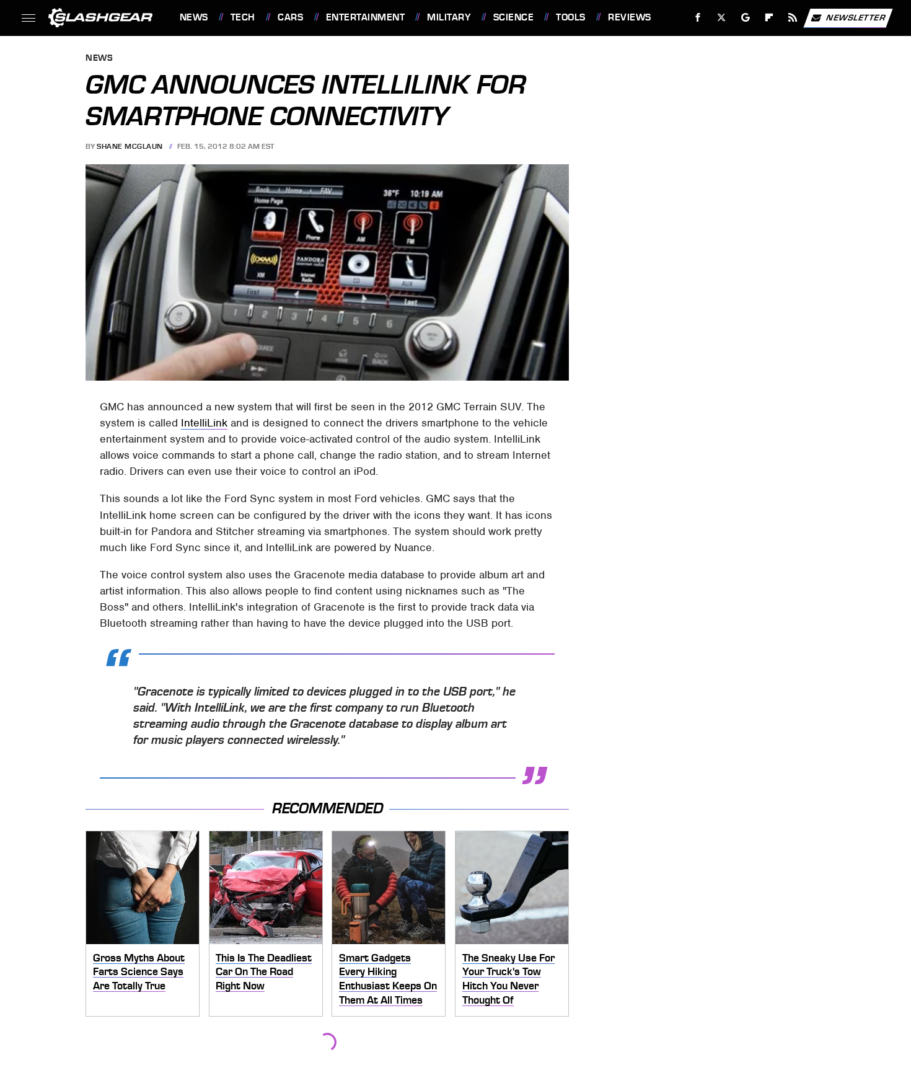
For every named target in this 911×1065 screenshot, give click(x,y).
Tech (243, 17)
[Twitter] (721, 17)
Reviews (629, 17)
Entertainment (365, 17)
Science (513, 17)
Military (448, 17)
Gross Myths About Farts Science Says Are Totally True (139, 972)
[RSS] (792, 17)
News (194, 17)
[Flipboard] (769, 17)
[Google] (745, 17)
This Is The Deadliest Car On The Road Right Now (264, 972)
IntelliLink (204, 423)
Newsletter (856, 17)
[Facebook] (698, 17)
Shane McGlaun (130, 146)
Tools (570, 17)
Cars (290, 17)
